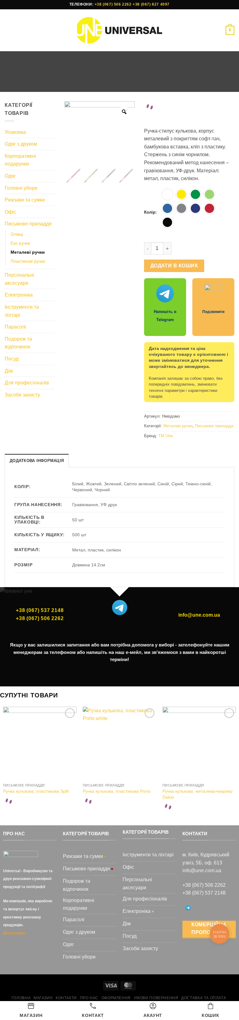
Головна (58, 81)
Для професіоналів (27, 382)
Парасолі (15, 326)
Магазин (84, 81)
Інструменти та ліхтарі (22, 311)
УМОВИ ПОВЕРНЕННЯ (156, 998)
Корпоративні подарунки (20, 160)
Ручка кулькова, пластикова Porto (117, 791)
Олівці (17, 234)
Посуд (12, 358)
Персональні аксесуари (19, 279)
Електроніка (19, 294)
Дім (9, 371)
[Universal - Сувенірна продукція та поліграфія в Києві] (119, 30)
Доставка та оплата (203, 998)
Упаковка (15, 132)
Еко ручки (20, 243)
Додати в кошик (174, 265)
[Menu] (8, 30)
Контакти (66, 998)
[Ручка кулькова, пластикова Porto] (119, 743)
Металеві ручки (172, 81)
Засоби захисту (22, 394)
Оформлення (116, 998)
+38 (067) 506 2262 (113, 4)
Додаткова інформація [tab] (37, 460)
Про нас (89, 998)
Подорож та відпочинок (18, 343)
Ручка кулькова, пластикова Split (36, 791)
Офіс (10, 212)
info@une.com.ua (199, 615)
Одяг (10, 176)
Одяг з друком (21, 144)
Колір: (150, 212)
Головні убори (21, 188)
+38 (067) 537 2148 (39, 610)
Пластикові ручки (28, 261)
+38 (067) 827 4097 (151, 4)
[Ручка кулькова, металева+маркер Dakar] (199, 743)
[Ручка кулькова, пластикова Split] (40, 743)
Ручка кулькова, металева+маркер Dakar (197, 794)
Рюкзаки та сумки (25, 199)
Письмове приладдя (124, 81)
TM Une (165, 435)
